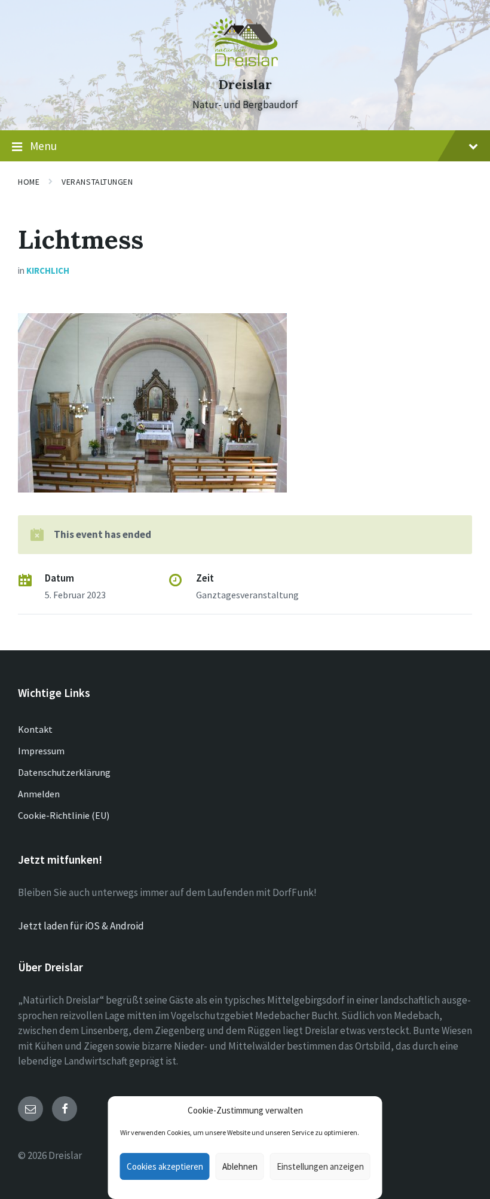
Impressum (41, 751)
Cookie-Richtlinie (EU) (63, 815)
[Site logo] (245, 62)
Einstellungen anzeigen (320, 1166)
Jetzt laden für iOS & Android (81, 925)
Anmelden (39, 794)
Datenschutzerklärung (64, 772)
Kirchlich (47, 270)
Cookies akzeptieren (165, 1166)
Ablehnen (240, 1166)
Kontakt (35, 729)
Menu (43, 146)
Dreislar (245, 85)
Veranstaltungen (97, 181)
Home (28, 181)
